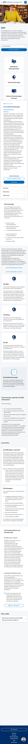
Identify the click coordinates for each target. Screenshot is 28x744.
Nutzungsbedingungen (14, 736)
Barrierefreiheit (14, 742)
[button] (14, 188)
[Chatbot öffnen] (23, 739)
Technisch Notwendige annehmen (14, 178)
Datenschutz (14, 735)
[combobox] (14, 46)
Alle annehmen (14, 182)
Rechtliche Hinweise (14, 738)
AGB (14, 740)
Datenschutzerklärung (9, 109)
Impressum (14, 733)
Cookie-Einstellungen (14, 176)
